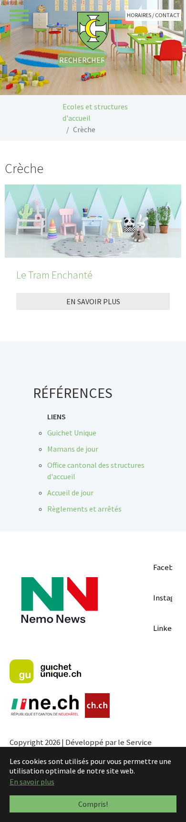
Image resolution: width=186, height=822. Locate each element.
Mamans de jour (72, 449)
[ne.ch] (45, 705)
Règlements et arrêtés (84, 508)
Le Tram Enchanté (54, 275)
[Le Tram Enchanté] (93, 221)
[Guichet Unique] (45, 671)
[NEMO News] (59, 600)
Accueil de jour (70, 492)
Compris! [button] (93, 804)
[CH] (97, 706)
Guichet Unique (71, 432)
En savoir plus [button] (32, 781)
